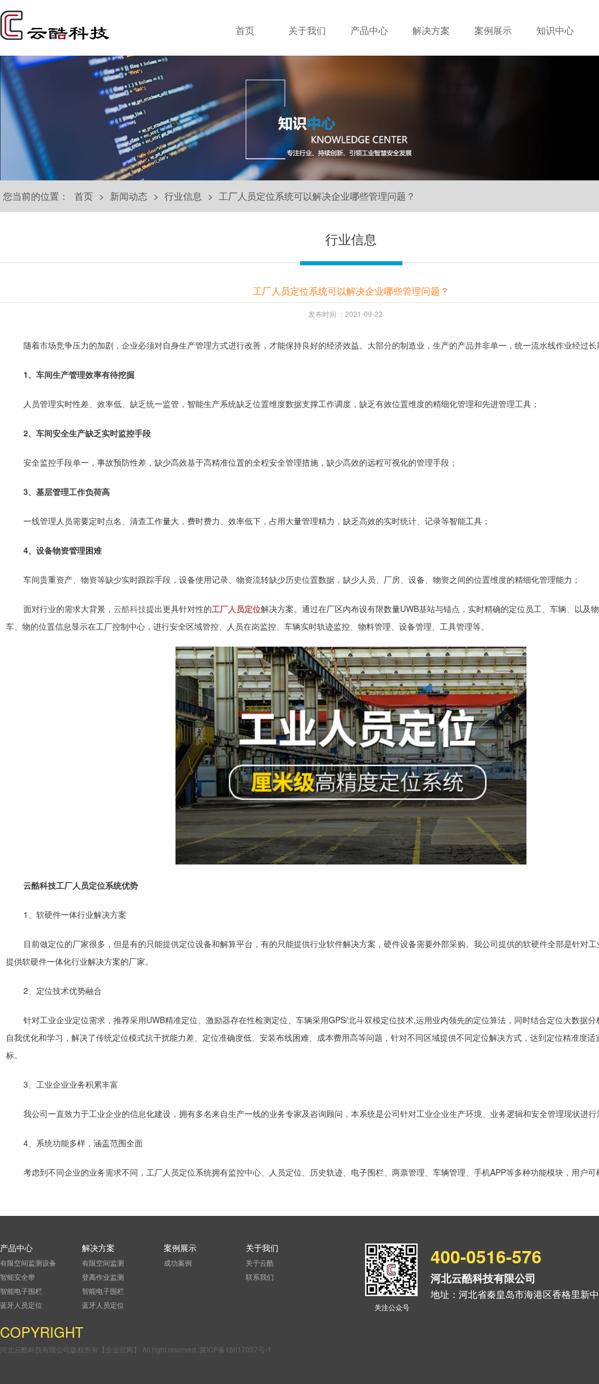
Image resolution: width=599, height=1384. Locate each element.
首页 (245, 30)
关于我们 (307, 30)
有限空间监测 (103, 1262)
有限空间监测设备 (28, 1262)
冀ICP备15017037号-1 (235, 1349)
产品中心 (369, 30)
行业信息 (183, 196)
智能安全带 (17, 1277)
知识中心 (555, 30)
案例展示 (493, 30)
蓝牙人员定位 (21, 1305)
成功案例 (178, 1262)
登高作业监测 (103, 1277)
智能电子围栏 (21, 1291)
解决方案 (431, 30)
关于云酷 (260, 1262)
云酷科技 (129, 608)
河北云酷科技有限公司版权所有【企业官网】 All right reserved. (99, 1349)
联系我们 (260, 1277)
